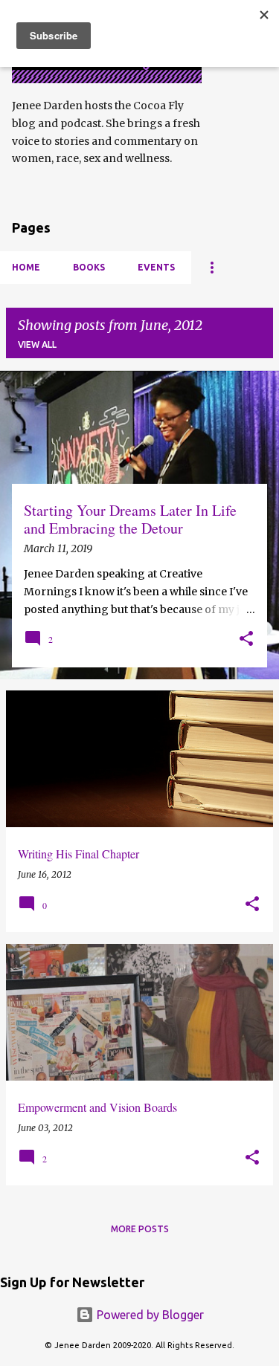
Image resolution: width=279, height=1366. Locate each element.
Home (26, 267)
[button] (246, 639)
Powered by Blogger (149, 1314)
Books (89, 267)
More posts (140, 1229)
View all (37, 344)
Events (156, 267)
